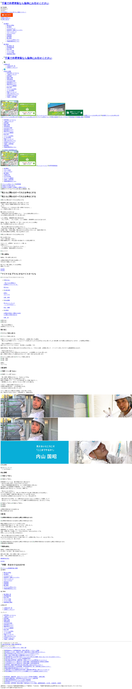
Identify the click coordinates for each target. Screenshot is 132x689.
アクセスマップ (11, 28)
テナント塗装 (10, 50)
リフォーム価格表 (11, 85)
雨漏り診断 (10, 77)
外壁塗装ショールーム (13, 73)
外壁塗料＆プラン (11, 82)
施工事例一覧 (10, 46)
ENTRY (3, 269)
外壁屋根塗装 (10, 47)
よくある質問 (10, 90)
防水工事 (9, 49)
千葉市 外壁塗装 (11, 97)
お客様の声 (7, 64)
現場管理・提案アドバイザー (15, 30)
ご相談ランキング (11, 74)
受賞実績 (9, 35)
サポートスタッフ (11, 31)
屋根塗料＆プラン (11, 84)
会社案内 (9, 27)
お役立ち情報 (7, 71)
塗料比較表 (10, 79)
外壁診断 (9, 76)
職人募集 (9, 38)
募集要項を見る (5, 558)
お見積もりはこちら (12, 95)
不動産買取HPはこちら (13, 41)
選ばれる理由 (10, 25)
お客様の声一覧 (11, 66)
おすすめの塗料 (11, 81)
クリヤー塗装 (10, 52)
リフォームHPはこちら (13, 39)
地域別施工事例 (11, 54)
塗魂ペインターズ (11, 92)
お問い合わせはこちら (13, 93)
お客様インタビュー (12, 67)
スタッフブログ (11, 33)
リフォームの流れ (11, 89)
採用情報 (9, 36)
